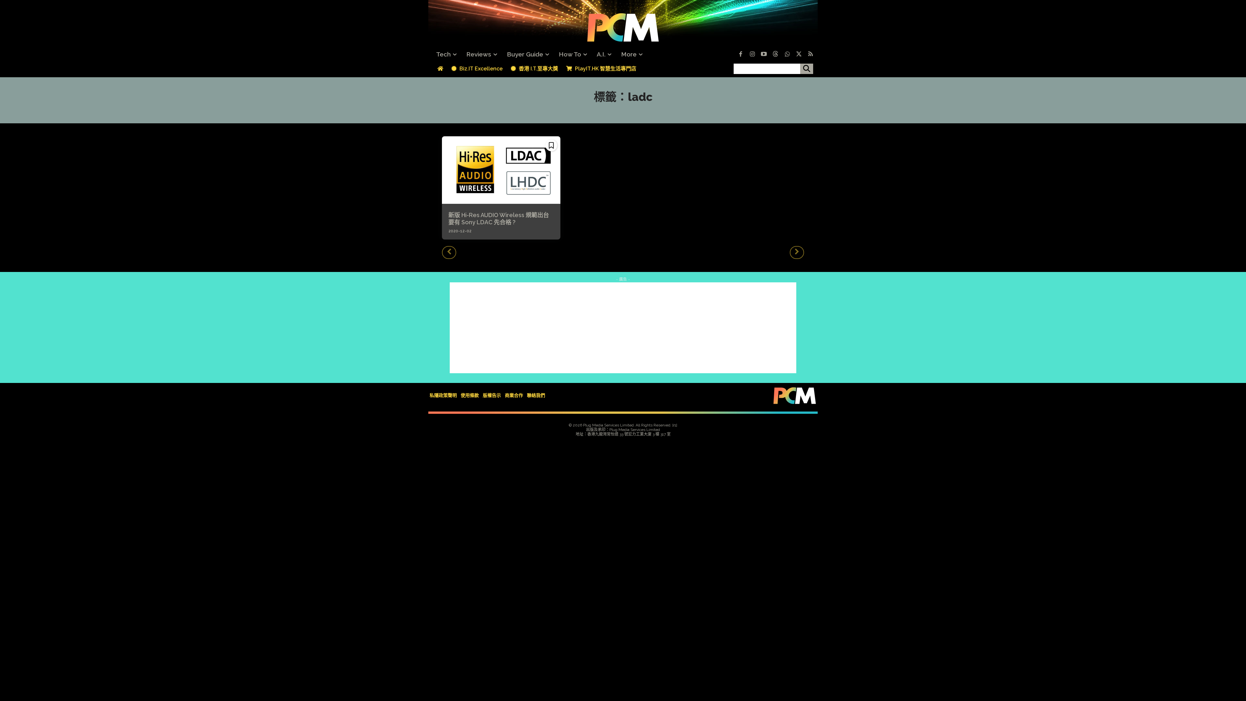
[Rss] (810, 54)
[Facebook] (740, 54)
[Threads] (775, 54)
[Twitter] (799, 54)
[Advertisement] (623, 327)
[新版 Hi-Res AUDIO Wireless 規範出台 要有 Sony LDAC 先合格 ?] (501, 170)
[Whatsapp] (787, 54)
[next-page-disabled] (797, 252)
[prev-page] (449, 252)
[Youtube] (764, 54)
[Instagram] (752, 54)
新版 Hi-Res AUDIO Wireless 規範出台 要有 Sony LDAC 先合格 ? (501, 219)
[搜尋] (806, 69)
